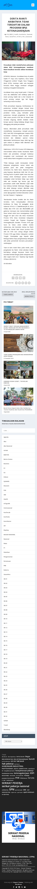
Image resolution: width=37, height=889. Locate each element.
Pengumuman (8, 557)
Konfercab (7, 512)
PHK (17, 778)
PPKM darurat (23, 778)
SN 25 (5, 685)
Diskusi (6, 477)
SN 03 (5, 588)
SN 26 (5, 690)
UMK (24, 790)
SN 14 (5, 636)
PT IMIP (4, 780)
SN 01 (5, 579)
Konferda (7, 517)
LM (4, 526)
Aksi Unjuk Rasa (12, 756)
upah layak (20, 792)
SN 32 (5, 716)
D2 (4, 472)
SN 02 (5, 583)
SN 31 (5, 712)
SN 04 (5, 592)
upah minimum (28, 792)
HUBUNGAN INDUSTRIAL (12, 766)
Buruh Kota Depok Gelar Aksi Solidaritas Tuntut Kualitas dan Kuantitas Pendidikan (18, 409)
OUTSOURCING (19, 775)
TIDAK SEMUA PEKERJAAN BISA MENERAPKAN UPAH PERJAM (18, 355)
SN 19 (5, 658)
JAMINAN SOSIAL (23, 768)
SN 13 (5, 632)
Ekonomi (6, 486)
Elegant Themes (18, 882)
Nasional (29, 34)
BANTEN (6, 455)
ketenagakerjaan (21, 773)
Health (16, 34)
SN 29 (5, 703)
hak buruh (20, 761)
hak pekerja (7, 763)
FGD (5, 490)
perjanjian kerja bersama (8, 778)
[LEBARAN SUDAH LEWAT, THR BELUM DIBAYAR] (18, 370)
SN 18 (5, 654)
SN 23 (5, 676)
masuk (11, 424)
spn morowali (18, 790)
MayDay (6, 530)
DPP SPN (13, 761)
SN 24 (5, 681)
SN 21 (5, 667)
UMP (28, 790)
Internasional (8, 508)
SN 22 (5, 672)
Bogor (27, 756)
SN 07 (5, 605)
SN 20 (5, 663)
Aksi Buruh (4, 756)
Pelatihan (7, 552)
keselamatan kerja (7, 773)
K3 (2, 771)
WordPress (18, 884)
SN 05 (5, 596)
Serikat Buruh (9, 780)
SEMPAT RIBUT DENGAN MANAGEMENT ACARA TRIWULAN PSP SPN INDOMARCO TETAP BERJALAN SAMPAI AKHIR (17, 327)
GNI (5, 495)
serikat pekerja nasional (15, 786)
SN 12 (5, 627)
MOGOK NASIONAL (9, 534)
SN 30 (5, 707)
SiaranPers (13, 36)
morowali (12, 775)
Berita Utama (8, 459)
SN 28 (5, 698)
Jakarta (16, 768)
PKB (5, 565)
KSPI (32, 773)
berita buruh (21, 756)
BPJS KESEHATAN (7, 759)
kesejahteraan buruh (9, 770)
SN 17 (5, 650)
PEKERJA (26, 775)
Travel (6, 725)
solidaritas (5, 790)
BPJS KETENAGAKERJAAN (21, 759)
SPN (11, 789)
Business (6, 463)
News (7, 36)
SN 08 (19, 36)
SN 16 (5, 645)
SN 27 (5, 694)
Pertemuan (7, 561)
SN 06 (5, 601)
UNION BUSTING (6, 792)
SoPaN (6, 721)
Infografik (7, 503)
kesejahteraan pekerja (24, 771)
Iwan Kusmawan (7, 769)
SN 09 (5, 614)
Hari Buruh (17, 764)
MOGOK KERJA (5, 775)
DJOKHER (6, 481)
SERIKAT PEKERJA (12, 783)
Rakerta (6, 570)
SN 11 (5, 623)
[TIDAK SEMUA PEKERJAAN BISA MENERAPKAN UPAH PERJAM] (18, 343)
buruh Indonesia (6, 761)
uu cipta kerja (5, 794)
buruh (32, 759)
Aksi (5, 441)
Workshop (7, 729)
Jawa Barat (31, 768)
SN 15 (5, 641)
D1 (4, 468)
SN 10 (5, 619)
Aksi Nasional (8, 446)
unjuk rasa (13, 792)
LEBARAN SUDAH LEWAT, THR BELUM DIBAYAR (16, 382)
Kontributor (22, 34)
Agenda (6, 437)
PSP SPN (31, 778)
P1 (4, 548)
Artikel (6, 450)
